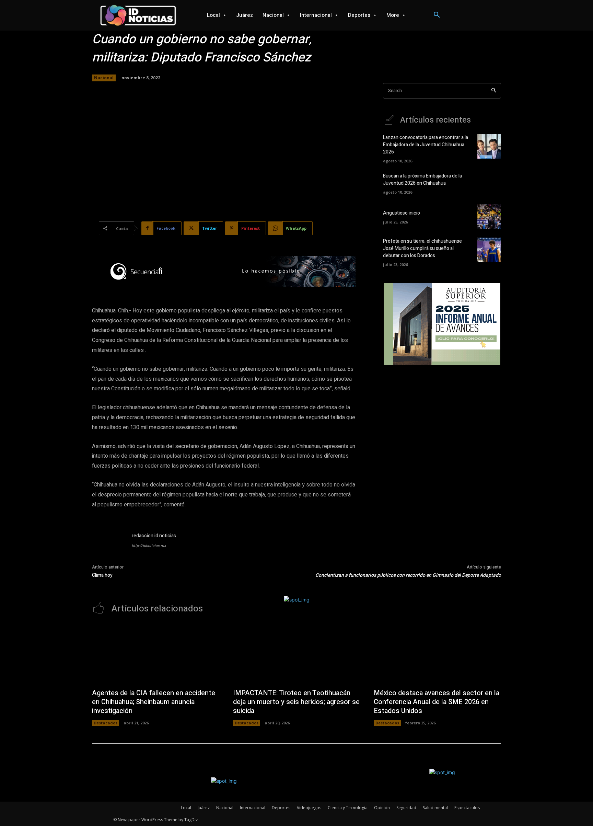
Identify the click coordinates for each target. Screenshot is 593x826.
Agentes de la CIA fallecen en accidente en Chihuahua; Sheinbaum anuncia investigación (153, 702)
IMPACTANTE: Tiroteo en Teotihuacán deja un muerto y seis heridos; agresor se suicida (296, 702)
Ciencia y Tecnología (348, 808)
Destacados (105, 722)
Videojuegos (309, 808)
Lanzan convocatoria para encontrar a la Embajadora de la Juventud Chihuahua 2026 (425, 145)
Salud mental (435, 808)
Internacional (252, 808)
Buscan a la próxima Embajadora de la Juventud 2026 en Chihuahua (422, 179)
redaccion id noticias (154, 535)
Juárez (204, 808)
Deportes (281, 808)
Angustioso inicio (401, 213)
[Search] (493, 91)
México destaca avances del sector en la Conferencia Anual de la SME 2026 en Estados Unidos (436, 702)
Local (186, 808)
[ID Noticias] (138, 15)
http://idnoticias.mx (149, 546)
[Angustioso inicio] (489, 216)
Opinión (382, 808)
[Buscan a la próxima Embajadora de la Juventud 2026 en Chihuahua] (489, 183)
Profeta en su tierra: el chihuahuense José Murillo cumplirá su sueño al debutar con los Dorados (422, 248)
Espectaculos (467, 808)
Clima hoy (102, 575)
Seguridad (406, 808)
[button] (437, 15)
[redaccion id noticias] (108, 548)
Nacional (104, 78)
